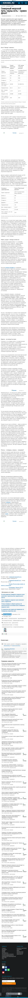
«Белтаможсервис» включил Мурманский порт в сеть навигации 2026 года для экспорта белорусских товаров (13, 698)
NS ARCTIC (5, 618)
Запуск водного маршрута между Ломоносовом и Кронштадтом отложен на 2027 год (14, 793)
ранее (6, 513)
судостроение (15, 622)
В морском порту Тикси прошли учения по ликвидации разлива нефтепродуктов (12, 681)
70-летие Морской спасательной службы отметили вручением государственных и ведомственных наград (14, 692)
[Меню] (26, 3)
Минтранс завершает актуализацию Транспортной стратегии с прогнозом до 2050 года (14, 669)
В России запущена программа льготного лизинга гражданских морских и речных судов (14, 664)
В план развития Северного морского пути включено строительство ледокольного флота (12, 596)
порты (11, 683)
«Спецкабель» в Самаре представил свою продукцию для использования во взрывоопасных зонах (12, 805)
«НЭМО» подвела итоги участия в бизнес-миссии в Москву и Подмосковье (12, 849)
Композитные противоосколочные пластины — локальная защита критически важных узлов (12, 871)
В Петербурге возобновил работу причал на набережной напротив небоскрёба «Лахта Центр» (12, 899)
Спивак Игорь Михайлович (9, 648)
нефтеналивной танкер (7, 624)
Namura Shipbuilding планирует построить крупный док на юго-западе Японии (14, 931)
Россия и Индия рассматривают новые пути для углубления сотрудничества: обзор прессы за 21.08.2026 (13, 860)
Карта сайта (4, 957)
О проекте (4, 948)
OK (19, 993)
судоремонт (12, 716)
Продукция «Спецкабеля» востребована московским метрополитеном (11, 905)
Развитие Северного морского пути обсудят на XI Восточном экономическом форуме (13, 866)
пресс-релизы (12, 874)
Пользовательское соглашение (8, 954)
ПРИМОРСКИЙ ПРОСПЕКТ (18, 620)
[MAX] (3, 969)
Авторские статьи (20, 951)
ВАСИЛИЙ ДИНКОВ (22, 618)
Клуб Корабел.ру (5, 952)
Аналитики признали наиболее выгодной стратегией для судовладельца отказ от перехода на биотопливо (14, 776)
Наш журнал (4, 949)
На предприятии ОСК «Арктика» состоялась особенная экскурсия (10, 760)
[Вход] (19, 3)
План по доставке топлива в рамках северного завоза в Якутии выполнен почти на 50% (13, 748)
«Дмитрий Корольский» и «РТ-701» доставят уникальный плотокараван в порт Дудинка (12, 877)
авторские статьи (9, 6)
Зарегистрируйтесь (16, 645)
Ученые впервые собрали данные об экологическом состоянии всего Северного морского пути (13, 605)
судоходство (12, 706)
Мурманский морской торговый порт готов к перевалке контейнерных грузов (12, 720)
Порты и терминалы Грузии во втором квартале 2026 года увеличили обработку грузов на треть (13, 811)
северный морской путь (7, 627)
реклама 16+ (21, 133)
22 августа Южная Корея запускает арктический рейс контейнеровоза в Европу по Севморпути (13, 704)
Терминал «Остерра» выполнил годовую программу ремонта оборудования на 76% (12, 833)
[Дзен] (3, 967)
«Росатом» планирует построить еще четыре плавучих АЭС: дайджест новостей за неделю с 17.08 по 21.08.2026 (12, 798)
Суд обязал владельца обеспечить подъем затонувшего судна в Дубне (12, 709)
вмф (11, 677)
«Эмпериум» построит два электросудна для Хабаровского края (11, 854)
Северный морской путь (15, 577)
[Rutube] (8, 967)
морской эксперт (13, 767)
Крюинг (18, 950)
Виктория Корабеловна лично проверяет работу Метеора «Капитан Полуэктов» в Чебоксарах (11, 754)
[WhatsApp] (8, 969)
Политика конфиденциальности (8, 955)
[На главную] (7, 3)
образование (12, 819)
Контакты (3, 963)
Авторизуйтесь (7, 645)
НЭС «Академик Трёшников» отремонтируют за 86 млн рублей (10, 715)
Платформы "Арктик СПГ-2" (16, 587)
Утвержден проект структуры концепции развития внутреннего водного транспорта (14, 893)
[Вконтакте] (6, 967)
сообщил (8, 502)
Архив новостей (20, 954)
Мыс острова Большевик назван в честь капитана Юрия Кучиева (11, 936)
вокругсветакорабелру (18, 627)
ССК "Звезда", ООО (7, 614)
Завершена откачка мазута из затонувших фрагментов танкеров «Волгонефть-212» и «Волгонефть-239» (12, 743)
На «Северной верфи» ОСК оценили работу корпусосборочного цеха (11, 920)
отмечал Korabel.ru (10, 267)
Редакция (3, 950)
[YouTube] (3, 972)
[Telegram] (6, 969)
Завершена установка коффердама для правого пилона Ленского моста (13, 888)
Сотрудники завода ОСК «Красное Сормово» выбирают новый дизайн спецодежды (10, 731)
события (11, 671)
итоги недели (12, 801)
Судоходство (19, 949)
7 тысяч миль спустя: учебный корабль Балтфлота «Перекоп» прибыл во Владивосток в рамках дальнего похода (14, 675)
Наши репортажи (20, 952)
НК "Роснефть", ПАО (6, 616)
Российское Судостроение (22, 948)
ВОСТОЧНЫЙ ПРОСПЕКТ (7, 620)
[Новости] (5, 630)
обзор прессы (12, 862)
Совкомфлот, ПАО (16, 614)
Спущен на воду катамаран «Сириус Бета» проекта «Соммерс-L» (12, 910)
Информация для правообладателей (9, 956)
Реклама (3, 951)
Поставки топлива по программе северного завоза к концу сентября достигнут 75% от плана (14, 686)
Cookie (16, 993)
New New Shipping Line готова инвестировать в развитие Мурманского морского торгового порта (13, 915)
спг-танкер (15, 624)
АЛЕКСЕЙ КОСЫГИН (13, 618)
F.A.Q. (3, 958)
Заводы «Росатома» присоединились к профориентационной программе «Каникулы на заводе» (11, 817)
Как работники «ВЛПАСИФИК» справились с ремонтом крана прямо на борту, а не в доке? (13, 765)
